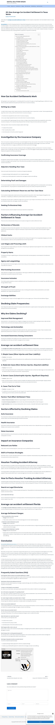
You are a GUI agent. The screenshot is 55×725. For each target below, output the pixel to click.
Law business (39, 6)
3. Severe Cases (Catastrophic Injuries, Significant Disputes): (28, 69)
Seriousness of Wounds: (21, 47)
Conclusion (18, 89)
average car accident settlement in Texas (16, 19)
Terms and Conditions (19, 716)
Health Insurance (21, 76)
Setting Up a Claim (20, 37)
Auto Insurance (20, 74)
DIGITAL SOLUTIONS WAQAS (16, 2)
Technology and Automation (22, 63)
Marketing (33, 6)
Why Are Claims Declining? (21, 60)
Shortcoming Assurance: (22, 54)
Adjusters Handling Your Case (23, 41)
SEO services (27, 6)
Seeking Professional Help (22, 45)
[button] (52, 713)
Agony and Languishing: (22, 52)
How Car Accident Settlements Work (23, 36)
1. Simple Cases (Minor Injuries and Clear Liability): (25, 67)
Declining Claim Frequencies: (21, 59)
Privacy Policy (5, 716)
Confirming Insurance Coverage (22, 40)
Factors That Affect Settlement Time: (24, 72)
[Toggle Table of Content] (38, 34)
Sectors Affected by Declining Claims (23, 73)
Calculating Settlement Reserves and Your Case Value (27, 43)
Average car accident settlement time (23, 65)
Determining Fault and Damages (23, 42)
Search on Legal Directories (22, 85)
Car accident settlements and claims (9, 544)
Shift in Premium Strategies (22, 81)
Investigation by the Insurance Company (23, 38)
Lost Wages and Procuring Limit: (23, 50)
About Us (13, 6)
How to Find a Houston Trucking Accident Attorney (26, 84)
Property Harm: (20, 51)
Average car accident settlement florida (23, 86)
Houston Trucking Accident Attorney (23, 82)
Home (8, 6)
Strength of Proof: (21, 56)
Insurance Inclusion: (21, 55)
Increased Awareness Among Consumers (24, 64)
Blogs (23, 6)
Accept (40, 721)
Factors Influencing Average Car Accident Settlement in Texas (27, 46)
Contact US (18, 6)
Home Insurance (20, 77)
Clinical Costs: (20, 49)
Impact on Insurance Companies (22, 78)
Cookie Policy (11, 716)
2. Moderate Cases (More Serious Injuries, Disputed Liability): (28, 68)
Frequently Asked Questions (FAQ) (23, 90)
